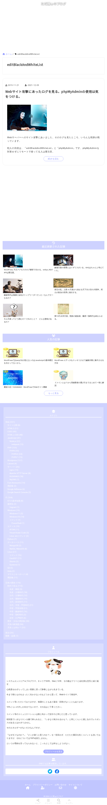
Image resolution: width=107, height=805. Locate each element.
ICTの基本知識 (13, 501)
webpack (15, 444)
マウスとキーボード (16, 574)
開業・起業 (10, 636)
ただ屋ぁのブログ (53, 3)
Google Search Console (17, 492)
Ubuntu (13, 561)
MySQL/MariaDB (17, 549)
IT (6, 497)
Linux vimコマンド (18, 536)
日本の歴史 (10, 583)
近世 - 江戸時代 (16, 618)
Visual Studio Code (18, 533)
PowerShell (16, 523)
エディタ (11, 526)
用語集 (10, 486)
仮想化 (10, 504)
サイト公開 (12, 425)
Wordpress (12, 460)
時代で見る (12, 586)
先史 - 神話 (14, 589)
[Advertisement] (53, 30)
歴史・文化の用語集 (16, 621)
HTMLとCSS (13, 435)
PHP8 (12, 451)
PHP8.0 (14, 454)
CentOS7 (13, 558)
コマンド (13, 520)
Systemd (13, 565)
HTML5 (10, 428)
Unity (9, 571)
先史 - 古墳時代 (16, 592)
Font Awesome (14, 483)
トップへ (69, 803)
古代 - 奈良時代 (16, 602)
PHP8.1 (14, 457)
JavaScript (11, 438)
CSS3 (9, 431)
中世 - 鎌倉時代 (16, 611)
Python (10, 539)
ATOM (12, 529)
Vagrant (13, 507)
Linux (9, 552)
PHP (9, 447)
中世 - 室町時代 (16, 615)
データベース (13, 542)
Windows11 (15, 513)
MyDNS (13, 479)
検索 (59, 803)
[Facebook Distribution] (57, 772)
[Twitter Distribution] (50, 771)
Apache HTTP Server (19, 473)
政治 (7, 633)
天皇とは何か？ (14, 627)
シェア (38, 803)
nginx (12, 470)
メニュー (48, 803)
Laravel (10, 463)
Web (7, 422)
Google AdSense (14, 489)
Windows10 (15, 517)
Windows (11, 510)
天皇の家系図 (13, 624)
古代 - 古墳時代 (16, 595)
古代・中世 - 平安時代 (19, 605)
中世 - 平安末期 (16, 608)
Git (8, 568)
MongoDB (14, 545)
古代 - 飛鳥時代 (16, 599)
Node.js (13, 441)
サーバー (11, 467)
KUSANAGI (14, 476)
